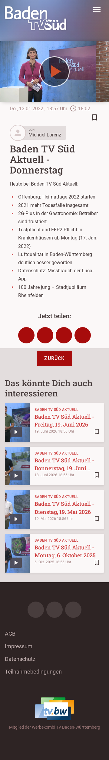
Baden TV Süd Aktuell (56, 409)
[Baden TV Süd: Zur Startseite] (35, 18)
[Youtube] (73, 610)
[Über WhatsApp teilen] (64, 335)
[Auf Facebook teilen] (26, 335)
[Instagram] (54, 610)
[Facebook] (36, 610)
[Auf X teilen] (45, 335)
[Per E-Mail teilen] (82, 335)
